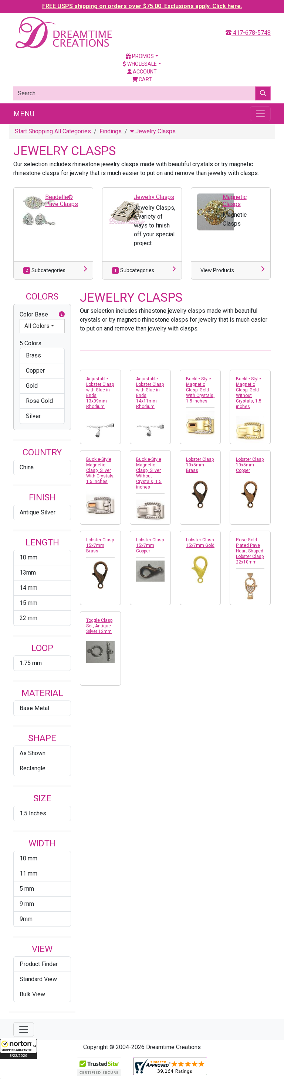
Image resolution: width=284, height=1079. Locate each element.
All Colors (37, 325)
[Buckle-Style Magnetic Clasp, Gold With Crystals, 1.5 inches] (200, 425)
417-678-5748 (251, 32)
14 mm (28, 587)
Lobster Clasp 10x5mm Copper (250, 465)
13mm (28, 572)
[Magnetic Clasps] (215, 211)
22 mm (28, 617)
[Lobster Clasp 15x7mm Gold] (200, 569)
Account (144, 72)
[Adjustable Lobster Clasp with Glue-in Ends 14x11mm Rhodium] (150, 430)
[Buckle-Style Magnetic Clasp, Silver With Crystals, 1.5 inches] (100, 505)
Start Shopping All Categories (53, 131)
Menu (23, 113)
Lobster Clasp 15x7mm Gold (200, 542)
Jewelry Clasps (155, 131)
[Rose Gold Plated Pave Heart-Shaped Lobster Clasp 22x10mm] (250, 586)
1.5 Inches (33, 813)
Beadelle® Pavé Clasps (61, 200)
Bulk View (32, 994)
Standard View (38, 979)
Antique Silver (37, 512)
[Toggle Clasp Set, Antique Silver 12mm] (100, 652)
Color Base (34, 314)
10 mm (28, 557)
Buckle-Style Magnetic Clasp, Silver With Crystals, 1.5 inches (100, 470)
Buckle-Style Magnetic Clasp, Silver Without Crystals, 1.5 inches (149, 473)
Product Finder (39, 963)
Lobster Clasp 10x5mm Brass (200, 465)
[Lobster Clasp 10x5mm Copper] (250, 494)
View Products (217, 270)
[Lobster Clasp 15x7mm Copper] (150, 571)
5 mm (27, 888)
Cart (145, 79)
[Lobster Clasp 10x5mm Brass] (200, 494)
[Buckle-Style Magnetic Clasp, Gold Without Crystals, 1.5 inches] (250, 430)
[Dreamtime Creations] (63, 32)
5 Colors (30, 343)
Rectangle (32, 768)
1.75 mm (31, 663)
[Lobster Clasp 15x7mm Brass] (100, 575)
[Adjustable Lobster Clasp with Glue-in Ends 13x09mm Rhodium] (100, 430)
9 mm (27, 903)
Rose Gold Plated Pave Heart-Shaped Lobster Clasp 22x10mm (250, 551)
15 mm (28, 602)
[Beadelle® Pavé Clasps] (38, 210)
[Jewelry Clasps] (126, 211)
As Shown (32, 753)
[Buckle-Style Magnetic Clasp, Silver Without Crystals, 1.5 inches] (150, 511)
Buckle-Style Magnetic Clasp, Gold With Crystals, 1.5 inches (200, 390)
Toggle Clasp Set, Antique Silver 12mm (99, 626)
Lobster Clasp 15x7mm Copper (150, 545)
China (27, 467)
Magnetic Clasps (235, 200)
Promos (142, 56)
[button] (18, 1049)
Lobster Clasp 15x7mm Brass (100, 545)
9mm (26, 918)
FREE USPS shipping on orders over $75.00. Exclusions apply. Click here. (142, 6)
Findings (110, 131)
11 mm (28, 873)
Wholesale (141, 64)
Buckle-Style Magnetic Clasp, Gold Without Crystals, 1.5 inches (248, 392)
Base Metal (34, 708)
